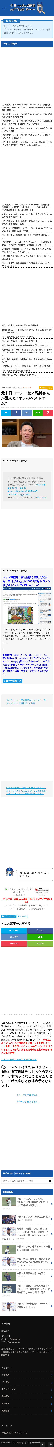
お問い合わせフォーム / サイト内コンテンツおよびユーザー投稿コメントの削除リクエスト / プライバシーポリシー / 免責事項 (26, 1352)
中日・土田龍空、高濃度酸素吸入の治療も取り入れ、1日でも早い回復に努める (26, 264)
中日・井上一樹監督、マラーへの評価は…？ (33, 1305)
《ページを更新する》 (27, 1095)
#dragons (12, 491)
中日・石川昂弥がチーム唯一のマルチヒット (20, 341)
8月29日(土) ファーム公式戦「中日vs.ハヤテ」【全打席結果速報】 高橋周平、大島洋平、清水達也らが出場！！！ (26, 243)
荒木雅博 (23, 916)
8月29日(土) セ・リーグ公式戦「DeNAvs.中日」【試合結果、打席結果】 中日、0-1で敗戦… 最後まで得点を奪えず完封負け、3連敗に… (27, 107)
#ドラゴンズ (20, 488)
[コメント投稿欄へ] (42, 1444)
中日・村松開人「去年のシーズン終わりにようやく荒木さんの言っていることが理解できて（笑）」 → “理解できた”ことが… (26, 791)
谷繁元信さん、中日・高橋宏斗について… (19, 375)
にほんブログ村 (19, 895)
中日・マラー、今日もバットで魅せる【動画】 (33, 1248)
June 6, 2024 (40, 497)
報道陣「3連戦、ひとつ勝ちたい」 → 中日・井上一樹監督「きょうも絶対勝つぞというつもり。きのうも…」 (26, 1233)
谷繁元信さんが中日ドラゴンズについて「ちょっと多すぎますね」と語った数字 (27, 331)
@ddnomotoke (13, 1342)
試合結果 (5, 1410)
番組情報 (5, 1403)
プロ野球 (5, 1382)
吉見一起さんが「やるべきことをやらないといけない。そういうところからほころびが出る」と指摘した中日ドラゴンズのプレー (27, 352)
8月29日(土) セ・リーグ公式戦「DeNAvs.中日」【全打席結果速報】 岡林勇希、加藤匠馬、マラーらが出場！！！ (27, 122)
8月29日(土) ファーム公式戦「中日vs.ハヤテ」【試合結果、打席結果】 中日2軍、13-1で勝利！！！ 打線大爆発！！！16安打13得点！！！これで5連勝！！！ (26, 207)
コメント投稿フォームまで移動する (19, 1059)
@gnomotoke (15, 1339)
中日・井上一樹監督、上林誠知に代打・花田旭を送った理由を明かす (27, 360)
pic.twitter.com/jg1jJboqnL (19, 494)
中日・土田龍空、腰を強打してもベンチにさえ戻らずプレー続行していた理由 (27, 129)
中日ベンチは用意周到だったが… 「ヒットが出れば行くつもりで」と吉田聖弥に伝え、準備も (27, 229)
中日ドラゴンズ (10, 916)
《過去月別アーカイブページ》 (14, 1433)
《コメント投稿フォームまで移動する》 (27, 909)
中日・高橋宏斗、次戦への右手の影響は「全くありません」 (26, 345)
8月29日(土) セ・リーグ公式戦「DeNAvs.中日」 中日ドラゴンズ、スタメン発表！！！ (27, 136)
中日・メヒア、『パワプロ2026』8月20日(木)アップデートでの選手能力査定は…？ (25, 1204)
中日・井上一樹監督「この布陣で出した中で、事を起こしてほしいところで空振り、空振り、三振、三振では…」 (27, 143)
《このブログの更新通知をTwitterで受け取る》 (27, 905)
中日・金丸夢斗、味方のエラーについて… (19, 337)
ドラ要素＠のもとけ (19, 1443)
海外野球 (5, 1396)
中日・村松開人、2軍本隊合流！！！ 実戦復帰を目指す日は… (25, 236)
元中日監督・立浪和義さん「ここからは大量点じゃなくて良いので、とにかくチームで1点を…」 (27, 250)
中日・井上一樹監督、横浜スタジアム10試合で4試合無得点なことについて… (33, 1262)
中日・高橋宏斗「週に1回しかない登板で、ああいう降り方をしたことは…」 (26, 257)
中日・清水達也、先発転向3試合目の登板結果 (20, 325)
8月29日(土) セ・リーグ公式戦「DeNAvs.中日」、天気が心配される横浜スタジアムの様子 (27, 115)
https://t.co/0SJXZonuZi (26, 491)
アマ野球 (5, 1375)
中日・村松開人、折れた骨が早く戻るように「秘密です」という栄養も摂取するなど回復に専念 (26, 1291)
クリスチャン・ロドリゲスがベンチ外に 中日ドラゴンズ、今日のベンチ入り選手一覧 (27, 215)
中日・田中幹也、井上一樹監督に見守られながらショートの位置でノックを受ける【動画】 (27, 222)
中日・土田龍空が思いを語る (31, 1275)
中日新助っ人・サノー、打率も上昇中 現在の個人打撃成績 (26, 366)
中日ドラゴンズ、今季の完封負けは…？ (33, 1218)
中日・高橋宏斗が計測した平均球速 (16, 371)
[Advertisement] (27, 1137)
